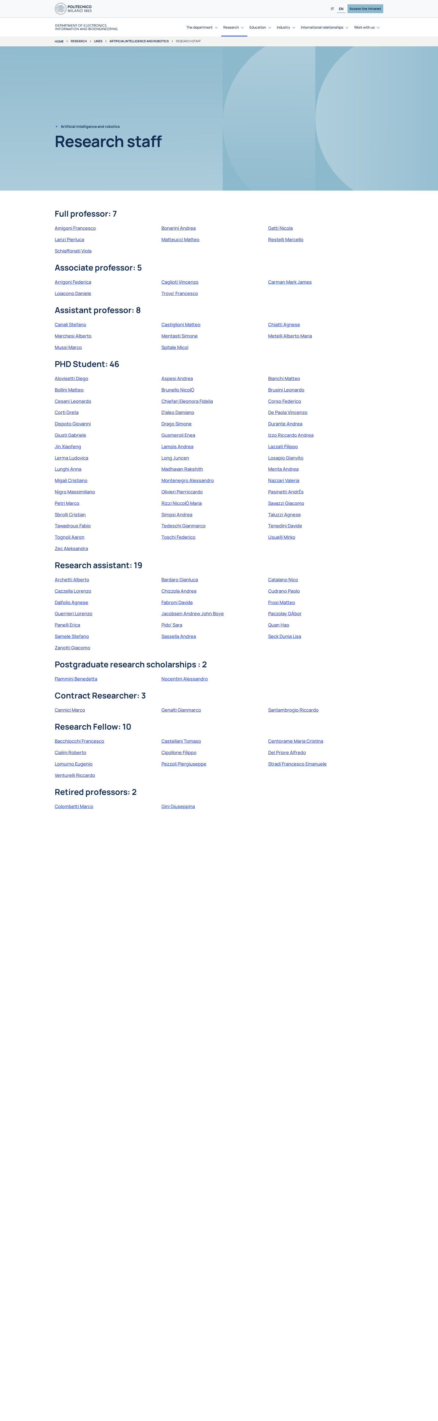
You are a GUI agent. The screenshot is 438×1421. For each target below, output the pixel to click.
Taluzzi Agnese (284, 514)
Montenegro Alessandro (187, 480)
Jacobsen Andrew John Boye (192, 613)
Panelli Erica (67, 625)
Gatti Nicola (280, 228)
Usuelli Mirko (281, 537)
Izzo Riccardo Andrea (291, 435)
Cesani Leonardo (73, 401)
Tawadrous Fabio (73, 526)
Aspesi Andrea (177, 378)
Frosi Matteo (281, 602)
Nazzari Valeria (283, 480)
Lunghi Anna (68, 469)
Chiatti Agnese (284, 324)
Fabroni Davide (177, 602)
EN (341, 8)
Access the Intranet (365, 8)
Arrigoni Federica (73, 282)
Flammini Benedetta (76, 679)
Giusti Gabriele (70, 435)
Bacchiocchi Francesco (79, 741)
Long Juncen (175, 458)
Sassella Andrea (178, 636)
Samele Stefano (72, 636)
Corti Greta (67, 412)
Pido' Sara (171, 625)
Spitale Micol (174, 347)
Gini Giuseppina (178, 806)
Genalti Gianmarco (181, 710)
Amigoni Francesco (75, 228)
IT (332, 8)
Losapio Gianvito (285, 458)
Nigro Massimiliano (75, 492)
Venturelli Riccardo (75, 775)
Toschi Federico (178, 537)
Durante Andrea (285, 424)
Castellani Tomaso (181, 741)
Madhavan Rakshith (182, 469)
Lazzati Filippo (283, 446)
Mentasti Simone (179, 336)
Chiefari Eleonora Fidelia (187, 401)
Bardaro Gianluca (179, 579)
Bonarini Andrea (178, 228)
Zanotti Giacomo (72, 648)
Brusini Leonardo (286, 390)
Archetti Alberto (72, 579)
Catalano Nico (283, 579)
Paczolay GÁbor (285, 613)
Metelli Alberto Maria (290, 336)
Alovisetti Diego (71, 378)
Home (59, 41)
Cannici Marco (70, 710)
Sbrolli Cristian (70, 514)
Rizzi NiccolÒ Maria (181, 503)
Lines (98, 41)
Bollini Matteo (69, 390)
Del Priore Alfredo (287, 752)
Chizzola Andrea (178, 591)
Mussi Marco (68, 347)
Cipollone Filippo (178, 752)
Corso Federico (284, 401)
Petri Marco (67, 503)
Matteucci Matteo (180, 239)
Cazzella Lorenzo (73, 591)
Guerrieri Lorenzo (73, 613)
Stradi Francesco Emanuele (297, 764)
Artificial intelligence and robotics (139, 41)
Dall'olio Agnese (71, 602)
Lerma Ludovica (71, 458)
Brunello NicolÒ (177, 390)
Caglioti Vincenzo (179, 282)
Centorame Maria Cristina (295, 741)
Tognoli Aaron (69, 537)
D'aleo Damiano (177, 412)
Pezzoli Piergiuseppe (183, 764)
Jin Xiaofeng (68, 446)
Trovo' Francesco (179, 293)
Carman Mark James (290, 282)
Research (79, 41)
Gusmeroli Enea (178, 435)
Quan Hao (278, 625)
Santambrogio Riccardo (293, 710)
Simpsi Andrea (176, 514)
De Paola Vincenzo (287, 412)
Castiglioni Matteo (180, 324)
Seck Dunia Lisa (284, 636)
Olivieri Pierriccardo (182, 492)
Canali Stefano (70, 324)
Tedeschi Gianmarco (183, 526)
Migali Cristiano (71, 480)
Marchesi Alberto (73, 336)
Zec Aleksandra (71, 548)
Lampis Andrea (177, 446)
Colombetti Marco (74, 806)
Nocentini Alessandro (184, 679)
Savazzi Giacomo (286, 503)
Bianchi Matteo (284, 378)
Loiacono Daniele (73, 293)
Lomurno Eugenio (74, 764)
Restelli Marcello (285, 239)
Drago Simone (176, 424)
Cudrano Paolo (284, 591)
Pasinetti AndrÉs (286, 492)
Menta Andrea (283, 469)
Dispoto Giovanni (73, 424)
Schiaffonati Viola (73, 251)
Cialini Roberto (70, 752)
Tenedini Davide (285, 526)
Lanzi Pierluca (69, 239)
